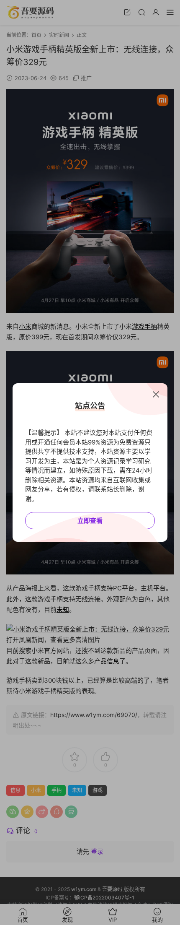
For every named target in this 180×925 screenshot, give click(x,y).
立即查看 (90, 521)
